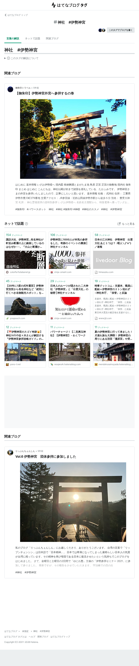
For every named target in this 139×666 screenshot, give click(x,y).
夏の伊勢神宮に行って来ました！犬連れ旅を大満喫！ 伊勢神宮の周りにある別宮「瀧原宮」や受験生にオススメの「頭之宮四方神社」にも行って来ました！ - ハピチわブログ (114, 335)
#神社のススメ (90, 209)
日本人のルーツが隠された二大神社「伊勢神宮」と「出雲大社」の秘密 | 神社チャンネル (69, 289)
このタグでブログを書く (121, 30)
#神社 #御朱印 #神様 (68, 209)
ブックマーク (14, 235)
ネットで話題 (32, 38)
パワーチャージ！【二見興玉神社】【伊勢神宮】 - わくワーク (68, 333)
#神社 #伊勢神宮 (111, 209)
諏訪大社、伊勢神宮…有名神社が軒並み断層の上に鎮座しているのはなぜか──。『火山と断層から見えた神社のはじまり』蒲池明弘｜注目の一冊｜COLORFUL (25, 243)
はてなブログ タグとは (15, 636)
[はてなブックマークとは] (26, 223)
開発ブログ (42, 636)
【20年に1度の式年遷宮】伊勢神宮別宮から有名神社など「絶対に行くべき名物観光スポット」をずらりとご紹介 (25, 289)
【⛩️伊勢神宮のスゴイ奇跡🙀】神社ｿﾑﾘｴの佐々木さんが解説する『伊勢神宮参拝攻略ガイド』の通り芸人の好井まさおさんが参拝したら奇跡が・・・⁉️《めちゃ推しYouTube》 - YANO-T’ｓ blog (25, 335)
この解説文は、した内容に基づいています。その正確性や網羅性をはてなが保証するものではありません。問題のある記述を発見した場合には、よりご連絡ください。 (21, 59)
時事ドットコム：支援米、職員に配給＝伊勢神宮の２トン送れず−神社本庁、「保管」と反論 (114, 289)
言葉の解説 (13, 38)
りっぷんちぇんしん (25, 451)
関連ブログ (52, 38)
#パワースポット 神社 (40, 209)
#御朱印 (20, 209)
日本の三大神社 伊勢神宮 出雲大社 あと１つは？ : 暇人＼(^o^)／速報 (114, 243)
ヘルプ (32, 636)
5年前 (36, 87)
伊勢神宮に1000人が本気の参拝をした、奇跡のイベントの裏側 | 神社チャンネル (68, 243)
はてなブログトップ (60, 636)
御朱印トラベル (23, 87)
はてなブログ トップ (18, 15)
